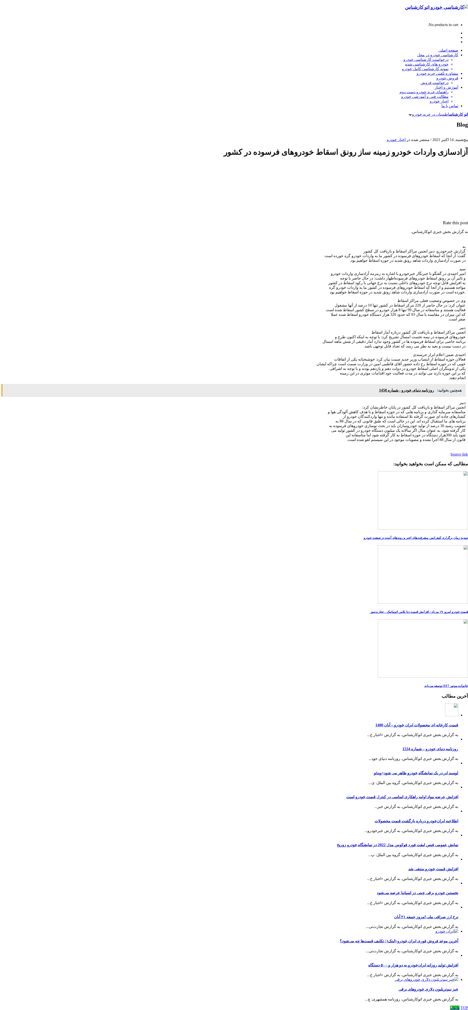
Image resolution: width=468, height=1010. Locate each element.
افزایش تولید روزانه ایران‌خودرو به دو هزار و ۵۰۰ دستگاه (413, 965)
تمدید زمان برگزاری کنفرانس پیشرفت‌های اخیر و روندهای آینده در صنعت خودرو (416, 538)
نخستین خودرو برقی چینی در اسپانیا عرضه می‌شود (417, 893)
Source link (459, 454)
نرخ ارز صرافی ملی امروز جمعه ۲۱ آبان (426, 917)
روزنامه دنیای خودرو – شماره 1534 (430, 749)
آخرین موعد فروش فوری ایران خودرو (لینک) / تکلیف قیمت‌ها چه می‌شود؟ (399, 941)
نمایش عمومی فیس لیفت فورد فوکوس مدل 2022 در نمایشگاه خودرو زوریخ (397, 845)
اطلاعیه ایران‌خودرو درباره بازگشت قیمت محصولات (416, 821)
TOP (464, 1008)
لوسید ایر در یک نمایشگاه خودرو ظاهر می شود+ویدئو (416, 773)
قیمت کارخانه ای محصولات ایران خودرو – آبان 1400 (416, 725)
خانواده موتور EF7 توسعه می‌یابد (446, 686)
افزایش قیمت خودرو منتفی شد (433, 869)
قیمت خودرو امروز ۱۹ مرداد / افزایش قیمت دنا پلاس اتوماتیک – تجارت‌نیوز (419, 612)
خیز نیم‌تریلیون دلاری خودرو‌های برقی (428, 989)
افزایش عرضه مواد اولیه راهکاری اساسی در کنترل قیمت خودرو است (402, 797)
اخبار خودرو (396, 140)
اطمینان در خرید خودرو (440, 114)
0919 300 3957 (456, 16)
